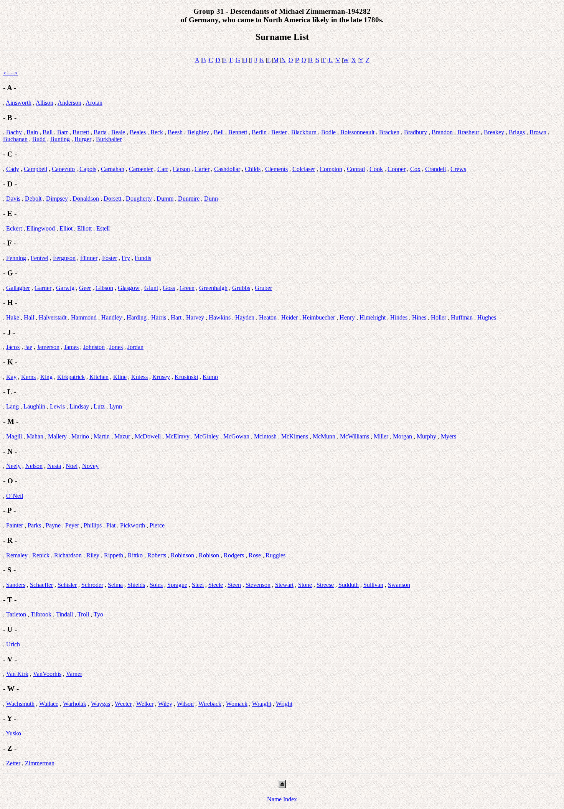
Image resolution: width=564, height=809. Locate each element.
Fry (126, 258)
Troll (83, 614)
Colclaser (303, 169)
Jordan (135, 347)
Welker (144, 703)
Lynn (115, 406)
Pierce (157, 525)
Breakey (494, 132)
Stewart (284, 585)
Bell (219, 132)
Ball (48, 132)
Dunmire (189, 198)
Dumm (165, 198)
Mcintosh (265, 436)
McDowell (148, 436)
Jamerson (48, 347)
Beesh (175, 132)
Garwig (65, 288)
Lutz (99, 406)
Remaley (17, 555)
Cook (376, 169)
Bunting (60, 139)
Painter (14, 525)
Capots (87, 169)
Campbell (35, 169)
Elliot (66, 228)
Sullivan (373, 585)
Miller (381, 436)
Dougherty (139, 198)
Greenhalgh (213, 288)
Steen (234, 585)
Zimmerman (39, 763)
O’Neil (14, 496)
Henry (347, 317)
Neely (13, 466)
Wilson (185, 703)
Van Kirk (17, 674)
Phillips (93, 525)
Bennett (237, 132)
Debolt (33, 198)
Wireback (209, 703)
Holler (438, 317)
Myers (448, 436)
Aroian (94, 102)
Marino (80, 436)
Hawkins (220, 317)
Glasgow (129, 288)
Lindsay (79, 406)
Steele (215, 585)
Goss (169, 288)
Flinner (88, 258)
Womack (236, 703)
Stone (305, 585)
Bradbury (415, 132)
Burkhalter (109, 139)
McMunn (324, 436)
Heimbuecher (318, 317)
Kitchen (99, 377)
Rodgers (234, 555)
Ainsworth (18, 102)
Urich (13, 644)
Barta (100, 132)
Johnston (94, 347)
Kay (11, 377)
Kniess (139, 377)
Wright (284, 703)
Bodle (328, 132)
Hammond (84, 317)
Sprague (177, 585)
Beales (138, 132)
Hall (29, 317)
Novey (90, 466)
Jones (116, 347)
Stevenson (258, 585)
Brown (537, 132)
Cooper (397, 169)
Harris (158, 317)
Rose (255, 555)
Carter (202, 169)
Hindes (398, 317)
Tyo (98, 614)
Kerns (28, 377)
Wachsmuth (20, 703)
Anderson (69, 102)
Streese (325, 585)
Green (187, 288)
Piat (110, 525)
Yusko (13, 733)
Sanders (15, 585)
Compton (331, 169)
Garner (43, 288)
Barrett (81, 132)
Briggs (517, 132)
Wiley (165, 703)
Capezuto (63, 169)
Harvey (195, 317)
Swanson (399, 585)
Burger (82, 139)
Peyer (72, 525)
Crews (458, 169)
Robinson (182, 555)
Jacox (13, 347)
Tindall (64, 614)
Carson (181, 169)
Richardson (68, 555)
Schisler (67, 585)
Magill (14, 436)
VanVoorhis (47, 674)
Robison (209, 555)
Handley (111, 317)
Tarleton (16, 614)
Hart (176, 317)
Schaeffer (41, 585)
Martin (102, 436)
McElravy (177, 436)
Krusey (161, 377)
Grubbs (241, 288)
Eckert (14, 228)
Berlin (259, 132)
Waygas (100, 703)
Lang (12, 406)
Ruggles (275, 555)
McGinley (206, 436)
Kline (120, 377)
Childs (253, 169)
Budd (39, 139)
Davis (13, 198)
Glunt (151, 288)
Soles (156, 585)
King (46, 377)
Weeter (123, 703)
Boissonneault (357, 132)
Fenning (16, 258)
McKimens (294, 436)
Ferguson (64, 258)
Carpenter (141, 169)
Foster (109, 258)
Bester (279, 132)
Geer (85, 288)
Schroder (92, 585)
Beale (118, 132)
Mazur (122, 436)
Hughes (486, 317)
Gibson (104, 288)
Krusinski (186, 377)
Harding (137, 317)
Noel (72, 466)
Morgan (402, 436)
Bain (32, 132)
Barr (62, 132)
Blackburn (304, 132)
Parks (34, 525)
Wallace (48, 703)
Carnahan (112, 169)
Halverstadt (52, 317)
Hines (419, 317)
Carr (162, 169)
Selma (115, 585)
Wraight (261, 703)
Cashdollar (227, 169)
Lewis (57, 406)
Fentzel (39, 258)
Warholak (74, 703)
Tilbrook (41, 614)
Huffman (462, 317)
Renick (40, 555)
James (71, 347)
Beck (156, 132)
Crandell (435, 169)
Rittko (135, 555)
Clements (276, 169)
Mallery (57, 436)
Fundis (143, 258)
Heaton (268, 317)
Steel (198, 585)
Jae (28, 347)
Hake (12, 317)
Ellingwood (40, 228)
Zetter (13, 763)
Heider (289, 317)
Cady (12, 169)
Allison (44, 102)
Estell (103, 228)
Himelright (373, 317)
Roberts (156, 555)
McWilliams (354, 436)
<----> (10, 73)
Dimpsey (57, 198)
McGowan (236, 436)
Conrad (356, 169)
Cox (415, 169)
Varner (74, 674)
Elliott (84, 228)
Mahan (34, 436)
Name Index (282, 799)
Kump (210, 377)
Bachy (14, 132)
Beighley (198, 132)
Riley (92, 555)
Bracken (389, 132)
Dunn (211, 198)
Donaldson (86, 198)
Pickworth (132, 525)
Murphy (426, 436)
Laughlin (34, 406)
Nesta (54, 466)
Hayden (244, 317)
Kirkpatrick (71, 377)
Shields (136, 585)
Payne (53, 525)
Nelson (34, 466)
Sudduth (348, 585)
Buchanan (15, 139)
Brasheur (468, 132)
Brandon (442, 132)
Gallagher (18, 288)
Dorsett (112, 198)
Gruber (263, 288)
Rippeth (113, 555)
